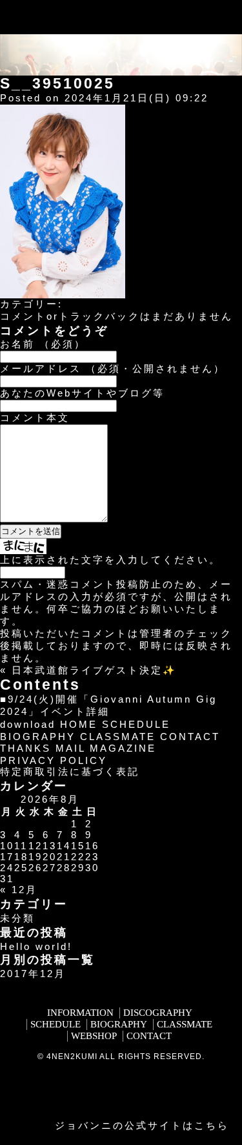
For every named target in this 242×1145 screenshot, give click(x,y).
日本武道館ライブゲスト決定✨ (94, 670)
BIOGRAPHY (38, 736)
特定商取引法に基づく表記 (69, 771)
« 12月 (18, 889)
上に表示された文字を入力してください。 (110, 559)
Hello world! (36, 946)
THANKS (25, 748)
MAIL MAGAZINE (105, 748)
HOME (78, 724)
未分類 (17, 918)
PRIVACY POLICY (53, 760)
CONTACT (190, 736)
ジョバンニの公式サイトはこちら (142, 1125)
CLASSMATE (118, 736)
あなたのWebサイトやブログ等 (82, 392)
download (27, 724)
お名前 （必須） (43, 343)
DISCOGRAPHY (157, 1012)
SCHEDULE (136, 724)
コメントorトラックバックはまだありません (116, 316)
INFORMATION (80, 1012)
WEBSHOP (94, 1036)
